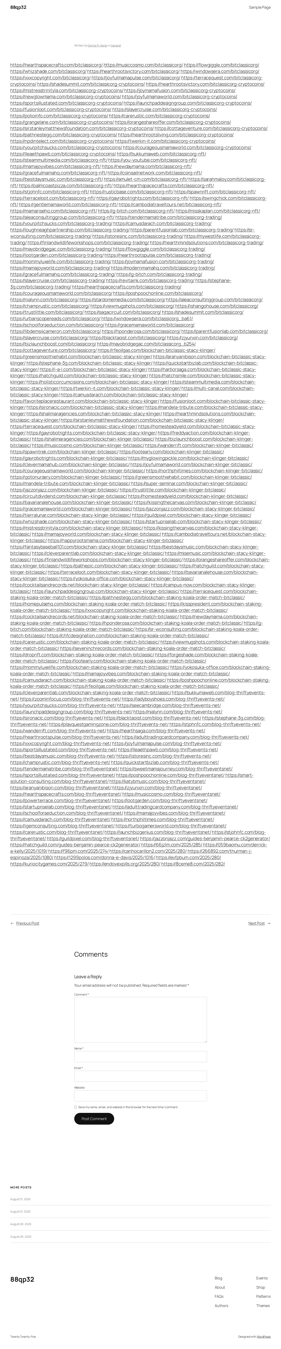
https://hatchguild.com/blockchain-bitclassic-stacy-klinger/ (87, 375)
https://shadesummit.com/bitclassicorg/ (202, 312)
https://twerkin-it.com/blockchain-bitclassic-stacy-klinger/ (121, 388)
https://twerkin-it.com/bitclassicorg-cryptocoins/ (165, 141)
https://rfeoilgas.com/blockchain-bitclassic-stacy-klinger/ (156, 350)
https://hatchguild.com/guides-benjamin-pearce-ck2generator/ (75, 845)
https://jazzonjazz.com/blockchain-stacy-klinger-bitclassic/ (194, 509)
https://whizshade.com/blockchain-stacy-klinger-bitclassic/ (71, 521)
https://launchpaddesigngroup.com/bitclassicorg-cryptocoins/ (188, 103)
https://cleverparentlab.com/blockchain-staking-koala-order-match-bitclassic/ (90, 692)
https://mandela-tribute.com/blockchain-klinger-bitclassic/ (70, 483)
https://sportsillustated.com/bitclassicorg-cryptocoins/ (66, 103)
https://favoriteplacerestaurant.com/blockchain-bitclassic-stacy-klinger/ (84, 401)
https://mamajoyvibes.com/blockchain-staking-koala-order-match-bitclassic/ (151, 673)
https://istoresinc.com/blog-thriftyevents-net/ (163, 756)
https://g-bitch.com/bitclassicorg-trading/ (159, 274)
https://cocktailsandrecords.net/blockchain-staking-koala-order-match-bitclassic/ (94, 616)
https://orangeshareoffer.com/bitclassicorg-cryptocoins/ (173, 122)
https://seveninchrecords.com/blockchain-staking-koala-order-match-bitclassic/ (142, 648)
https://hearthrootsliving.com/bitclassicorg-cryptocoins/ (176, 135)
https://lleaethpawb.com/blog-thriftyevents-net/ (168, 749)
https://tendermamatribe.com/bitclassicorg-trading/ (168, 217)
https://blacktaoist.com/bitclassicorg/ (127, 338)
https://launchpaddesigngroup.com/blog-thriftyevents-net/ (71, 712)
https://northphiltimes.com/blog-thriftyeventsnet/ (162, 819)
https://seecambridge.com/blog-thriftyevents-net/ (169, 705)
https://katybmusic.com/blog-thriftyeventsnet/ (157, 781)
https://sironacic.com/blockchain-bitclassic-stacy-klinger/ (86, 407)
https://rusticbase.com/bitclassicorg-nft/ (132, 192)
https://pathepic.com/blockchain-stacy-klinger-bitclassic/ (120, 566)
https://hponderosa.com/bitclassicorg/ (141, 331)
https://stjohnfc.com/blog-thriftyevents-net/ (215, 724)
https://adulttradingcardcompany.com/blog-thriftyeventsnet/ (175, 807)
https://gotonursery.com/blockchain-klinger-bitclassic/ (66, 477)
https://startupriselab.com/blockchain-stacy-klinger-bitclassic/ (197, 521)
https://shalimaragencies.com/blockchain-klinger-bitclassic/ (93, 439)
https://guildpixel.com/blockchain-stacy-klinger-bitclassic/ (191, 515)
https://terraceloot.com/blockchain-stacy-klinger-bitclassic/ (109, 572)
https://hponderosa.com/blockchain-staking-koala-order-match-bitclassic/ (166, 623)
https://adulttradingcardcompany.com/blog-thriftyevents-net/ (185, 737)
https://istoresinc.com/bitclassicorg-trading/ (137, 236)
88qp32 (18, 7)
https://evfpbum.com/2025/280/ (188, 857)
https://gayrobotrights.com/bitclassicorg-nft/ (142, 198)
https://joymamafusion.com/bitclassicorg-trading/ (163, 261)
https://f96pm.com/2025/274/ (78, 851)
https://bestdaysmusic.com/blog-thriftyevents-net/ (63, 756)
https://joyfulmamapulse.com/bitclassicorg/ (136, 78)
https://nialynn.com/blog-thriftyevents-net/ (177, 712)
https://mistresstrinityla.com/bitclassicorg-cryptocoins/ (66, 90)
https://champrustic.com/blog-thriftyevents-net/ (60, 762)
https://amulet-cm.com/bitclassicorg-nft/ (146, 179)
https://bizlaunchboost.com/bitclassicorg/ (53, 344)
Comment (81, 994)
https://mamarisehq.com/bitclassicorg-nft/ (53, 211)
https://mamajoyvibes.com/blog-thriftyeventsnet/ (174, 813)
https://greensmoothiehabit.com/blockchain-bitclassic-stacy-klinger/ (81, 356)
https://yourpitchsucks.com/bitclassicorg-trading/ (61, 223)
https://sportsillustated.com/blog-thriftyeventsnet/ (62, 775)
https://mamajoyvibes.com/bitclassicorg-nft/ (55, 166)
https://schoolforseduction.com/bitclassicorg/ (57, 325)
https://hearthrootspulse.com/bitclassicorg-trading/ (158, 255)
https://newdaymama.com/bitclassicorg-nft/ (147, 166)
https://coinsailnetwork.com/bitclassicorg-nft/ (155, 173)
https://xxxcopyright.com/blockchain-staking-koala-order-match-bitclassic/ (150, 610)
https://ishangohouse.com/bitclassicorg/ (216, 306)
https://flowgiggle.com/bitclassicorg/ (221, 65)
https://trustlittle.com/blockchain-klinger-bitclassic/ (173, 490)
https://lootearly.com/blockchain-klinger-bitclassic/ (172, 452)
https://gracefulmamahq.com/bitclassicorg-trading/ (63, 274)
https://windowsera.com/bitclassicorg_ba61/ (147, 318)
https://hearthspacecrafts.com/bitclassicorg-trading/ (126, 287)
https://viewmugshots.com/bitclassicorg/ (132, 306)
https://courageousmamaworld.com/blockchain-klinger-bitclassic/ (77, 471)
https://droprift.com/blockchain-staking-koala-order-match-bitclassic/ (82, 655)
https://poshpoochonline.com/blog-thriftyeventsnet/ (170, 775)
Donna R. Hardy (97, 45)
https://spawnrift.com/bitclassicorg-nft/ (215, 192)
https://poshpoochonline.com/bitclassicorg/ (158, 293)
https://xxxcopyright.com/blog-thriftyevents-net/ (60, 743)
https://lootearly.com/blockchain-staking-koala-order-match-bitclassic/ (133, 661)
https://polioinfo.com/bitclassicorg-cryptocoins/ (59, 116)
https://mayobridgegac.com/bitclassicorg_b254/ (146, 344)
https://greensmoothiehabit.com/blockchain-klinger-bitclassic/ (187, 477)
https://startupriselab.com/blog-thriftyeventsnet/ (61, 807)
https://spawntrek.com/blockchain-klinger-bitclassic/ (64, 452)
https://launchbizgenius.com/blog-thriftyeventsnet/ (158, 832)
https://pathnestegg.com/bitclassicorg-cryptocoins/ (63, 135)
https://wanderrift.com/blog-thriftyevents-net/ (58, 731)
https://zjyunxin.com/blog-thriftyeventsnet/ (157, 788)
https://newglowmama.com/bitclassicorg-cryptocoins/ (65, 96)
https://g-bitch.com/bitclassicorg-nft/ (136, 211)
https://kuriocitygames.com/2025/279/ (49, 864)
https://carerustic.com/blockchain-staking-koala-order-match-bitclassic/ (85, 642)
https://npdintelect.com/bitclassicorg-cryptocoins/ (62, 141)
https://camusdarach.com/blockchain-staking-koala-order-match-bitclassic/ (88, 680)
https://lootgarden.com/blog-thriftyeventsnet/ (160, 800)
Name (79, 1048)
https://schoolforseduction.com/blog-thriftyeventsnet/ (66, 813)
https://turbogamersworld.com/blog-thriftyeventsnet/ (171, 826)
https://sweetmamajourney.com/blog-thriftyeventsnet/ (176, 769)
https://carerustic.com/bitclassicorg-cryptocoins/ (159, 116)
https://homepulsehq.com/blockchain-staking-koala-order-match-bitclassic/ (88, 604)
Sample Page (260, 7)
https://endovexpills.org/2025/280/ (124, 864)
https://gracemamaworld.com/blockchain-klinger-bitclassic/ (71, 509)
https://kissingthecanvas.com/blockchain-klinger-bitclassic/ (195, 502)
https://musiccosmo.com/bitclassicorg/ (143, 65)
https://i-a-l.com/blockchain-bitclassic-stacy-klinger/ (94, 369)
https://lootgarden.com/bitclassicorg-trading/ (57, 255)
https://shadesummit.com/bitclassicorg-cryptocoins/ (91, 84)
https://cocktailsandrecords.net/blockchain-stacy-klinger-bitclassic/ (80, 585)
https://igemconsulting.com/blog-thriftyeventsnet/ (62, 826)
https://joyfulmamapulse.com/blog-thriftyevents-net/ (167, 743)
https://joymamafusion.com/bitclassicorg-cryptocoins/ (180, 90)
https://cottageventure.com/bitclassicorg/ (53, 350)
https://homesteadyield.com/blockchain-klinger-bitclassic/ (188, 496)
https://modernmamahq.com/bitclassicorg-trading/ (163, 268)
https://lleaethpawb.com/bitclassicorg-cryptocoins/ (63, 154)
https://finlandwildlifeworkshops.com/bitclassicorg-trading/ (88, 242)
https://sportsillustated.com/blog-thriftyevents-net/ (63, 749)
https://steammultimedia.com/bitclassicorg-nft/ (58, 160)
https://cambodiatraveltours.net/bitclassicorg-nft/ (170, 204)
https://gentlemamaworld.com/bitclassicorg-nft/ (68, 204)
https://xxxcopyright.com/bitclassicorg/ (50, 78)
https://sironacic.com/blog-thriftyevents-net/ (56, 718)
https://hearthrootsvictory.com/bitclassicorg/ (133, 71)
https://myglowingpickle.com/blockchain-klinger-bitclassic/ (188, 458)
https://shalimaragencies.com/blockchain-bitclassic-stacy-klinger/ (94, 413)
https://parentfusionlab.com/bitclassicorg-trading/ (182, 230)
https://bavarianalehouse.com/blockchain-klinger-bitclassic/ (71, 502)
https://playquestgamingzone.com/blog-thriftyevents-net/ (109, 724)
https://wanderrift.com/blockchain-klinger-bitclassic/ (199, 445)
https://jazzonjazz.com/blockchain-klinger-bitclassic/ (64, 490)
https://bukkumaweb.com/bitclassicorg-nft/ (161, 154)
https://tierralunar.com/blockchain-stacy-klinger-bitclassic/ (70, 515)
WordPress (264, 1337)
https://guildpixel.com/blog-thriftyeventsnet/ (93, 838)
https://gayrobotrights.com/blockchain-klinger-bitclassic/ (69, 458)
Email (78, 1068)
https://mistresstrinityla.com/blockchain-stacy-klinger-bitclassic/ (76, 528)
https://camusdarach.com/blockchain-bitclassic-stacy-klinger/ (124, 395)
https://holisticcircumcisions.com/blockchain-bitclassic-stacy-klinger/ (98, 382)
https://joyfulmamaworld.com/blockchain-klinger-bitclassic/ (191, 464)
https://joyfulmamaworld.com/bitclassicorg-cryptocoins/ (179, 96)
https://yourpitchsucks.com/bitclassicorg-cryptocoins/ (66, 147)
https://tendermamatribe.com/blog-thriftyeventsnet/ (64, 769)
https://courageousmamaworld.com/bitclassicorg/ (61, 293)
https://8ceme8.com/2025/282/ (193, 864)
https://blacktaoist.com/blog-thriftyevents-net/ (152, 718)
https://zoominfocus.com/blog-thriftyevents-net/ (70, 699)
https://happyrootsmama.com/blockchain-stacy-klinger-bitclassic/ (115, 540)
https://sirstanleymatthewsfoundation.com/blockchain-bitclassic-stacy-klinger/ (142, 420)
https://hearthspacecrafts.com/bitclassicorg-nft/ (164, 185)
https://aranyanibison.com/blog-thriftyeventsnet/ (60, 788)
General (116, 45)
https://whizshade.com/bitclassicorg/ (48, 71)
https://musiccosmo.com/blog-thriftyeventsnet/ (171, 794)
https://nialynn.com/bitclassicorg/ (44, 299)
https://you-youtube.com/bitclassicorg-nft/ (152, 160)
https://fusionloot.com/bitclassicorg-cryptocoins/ (60, 109)
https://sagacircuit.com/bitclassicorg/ (123, 312)
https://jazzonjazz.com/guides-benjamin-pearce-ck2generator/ (205, 838)
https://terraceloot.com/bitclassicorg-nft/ (53, 198)
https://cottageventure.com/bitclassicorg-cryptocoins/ (211, 128)
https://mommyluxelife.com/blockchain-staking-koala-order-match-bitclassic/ (90, 667)
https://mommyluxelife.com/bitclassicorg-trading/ (60, 261)
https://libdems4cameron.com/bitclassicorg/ (55, 331)
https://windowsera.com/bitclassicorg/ (220, 71)
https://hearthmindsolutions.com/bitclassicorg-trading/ (207, 242)
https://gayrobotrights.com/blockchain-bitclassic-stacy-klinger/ (92, 433)
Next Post (256, 923)
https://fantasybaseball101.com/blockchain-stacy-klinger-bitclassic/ (79, 547)
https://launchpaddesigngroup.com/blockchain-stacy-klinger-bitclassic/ (106, 591)
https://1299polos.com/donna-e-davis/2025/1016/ (104, 857)
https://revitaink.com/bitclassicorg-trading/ (150, 280)
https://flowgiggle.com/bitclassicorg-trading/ (159, 249)
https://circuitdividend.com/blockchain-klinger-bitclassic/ (68, 496)
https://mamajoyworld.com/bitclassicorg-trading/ (60, 268)
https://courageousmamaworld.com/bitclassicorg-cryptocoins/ (187, 147)
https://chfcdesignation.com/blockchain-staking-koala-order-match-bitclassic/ (128, 635)
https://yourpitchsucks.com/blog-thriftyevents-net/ (63, 705)
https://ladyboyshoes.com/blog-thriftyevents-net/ (173, 699)
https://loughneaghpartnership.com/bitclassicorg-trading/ (70, 230)
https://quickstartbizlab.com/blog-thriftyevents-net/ (165, 762)
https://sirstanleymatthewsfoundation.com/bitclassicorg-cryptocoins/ (82, 128)
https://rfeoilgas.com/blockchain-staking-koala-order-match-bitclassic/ (146, 686)
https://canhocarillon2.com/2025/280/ (148, 851)
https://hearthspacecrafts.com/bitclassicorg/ (56, 65)
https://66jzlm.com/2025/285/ (171, 845)
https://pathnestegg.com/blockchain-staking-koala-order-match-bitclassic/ (167, 597)
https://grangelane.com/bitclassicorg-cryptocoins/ (62, 122)
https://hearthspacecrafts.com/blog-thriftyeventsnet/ (66, 794)
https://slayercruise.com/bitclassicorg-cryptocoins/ (164, 109)
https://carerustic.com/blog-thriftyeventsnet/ (57, 832)
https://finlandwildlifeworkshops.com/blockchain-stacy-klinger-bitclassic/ (107, 559)
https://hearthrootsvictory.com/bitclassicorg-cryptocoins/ (205, 84)
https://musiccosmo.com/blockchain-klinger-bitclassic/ (88, 445)
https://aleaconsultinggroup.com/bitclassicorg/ (214, 299)
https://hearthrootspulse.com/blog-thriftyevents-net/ (65, 737)
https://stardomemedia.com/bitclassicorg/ (123, 299)
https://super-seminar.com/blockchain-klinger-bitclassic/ (189, 483)
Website (79, 1087)
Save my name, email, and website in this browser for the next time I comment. (128, 1107)
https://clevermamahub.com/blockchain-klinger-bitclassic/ (70, 464)
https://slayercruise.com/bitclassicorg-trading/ (57, 280)
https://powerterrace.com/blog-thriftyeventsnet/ (60, 800)
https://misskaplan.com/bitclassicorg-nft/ (218, 211)
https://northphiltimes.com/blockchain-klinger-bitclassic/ (204, 471)
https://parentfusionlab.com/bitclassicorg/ (224, 331)
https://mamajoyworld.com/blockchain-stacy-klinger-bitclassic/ (96, 534)
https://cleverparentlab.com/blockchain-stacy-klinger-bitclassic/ (98, 553)
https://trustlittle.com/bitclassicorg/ (47, 312)
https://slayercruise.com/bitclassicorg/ (49, 338)
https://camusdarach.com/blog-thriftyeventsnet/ (60, 819)
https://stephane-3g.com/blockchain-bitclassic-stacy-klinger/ (90, 363)
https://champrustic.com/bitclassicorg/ (50, 306)
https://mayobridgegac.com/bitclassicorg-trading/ (61, 249)
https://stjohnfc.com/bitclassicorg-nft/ (49, 192)
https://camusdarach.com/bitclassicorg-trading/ (162, 223)
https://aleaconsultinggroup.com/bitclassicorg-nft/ (62, 217)
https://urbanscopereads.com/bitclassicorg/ (55, 318)
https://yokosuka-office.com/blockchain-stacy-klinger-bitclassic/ (127, 578)
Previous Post (27, 923)
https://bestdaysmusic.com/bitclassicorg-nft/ (56, 179)
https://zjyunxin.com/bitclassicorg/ (202, 338)
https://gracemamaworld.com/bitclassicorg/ (150, 325)
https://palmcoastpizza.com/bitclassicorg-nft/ (66, 185)
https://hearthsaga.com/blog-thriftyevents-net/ (156, 731)
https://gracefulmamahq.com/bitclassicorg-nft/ (58, 173)
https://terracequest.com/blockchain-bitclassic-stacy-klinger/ (73, 426)
